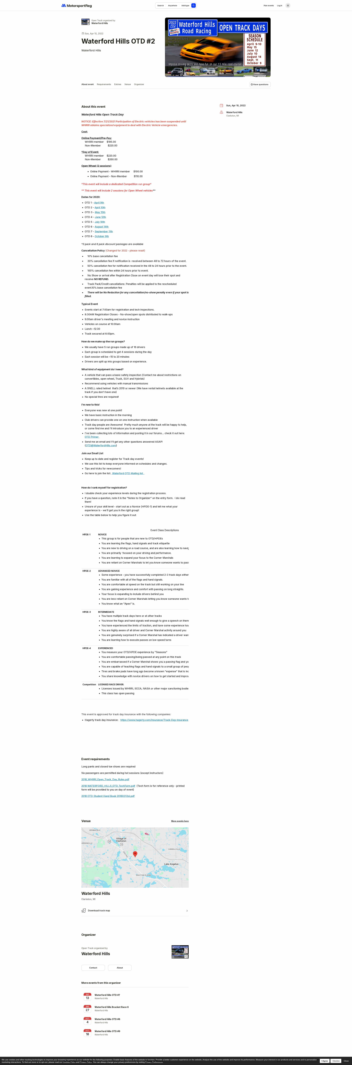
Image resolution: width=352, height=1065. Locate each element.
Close (346, 1061)
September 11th (104, 231)
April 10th (100, 207)
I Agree (324, 1061)
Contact (93, 967)
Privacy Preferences (154, 1062)
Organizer (139, 84)
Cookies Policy (69, 1062)
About (120, 967)
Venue (127, 84)
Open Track (96, 20)
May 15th (100, 212)
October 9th (102, 236)
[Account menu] (287, 5)
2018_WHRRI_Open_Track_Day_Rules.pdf (105, 779)
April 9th (99, 202)
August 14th (101, 226)
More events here (180, 821)
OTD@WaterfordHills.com (101, 445)
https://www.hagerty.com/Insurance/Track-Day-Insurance (154, 720)
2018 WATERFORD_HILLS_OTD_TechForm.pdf (108, 785)
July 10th (100, 221)
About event (87, 84)
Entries (117, 84)
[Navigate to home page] (77, 5)
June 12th (100, 217)
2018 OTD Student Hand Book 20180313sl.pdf (108, 796)
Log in (279, 5)
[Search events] (193, 5)
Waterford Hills (99, 23)
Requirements (104, 84)
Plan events (269, 5)
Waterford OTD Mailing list (128, 473)
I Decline (336, 1061)
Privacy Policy (86, 1062)
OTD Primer (92, 436)
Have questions (260, 84)
